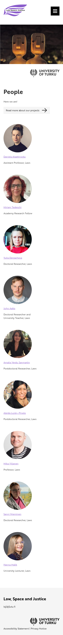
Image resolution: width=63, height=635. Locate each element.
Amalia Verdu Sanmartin (17, 362)
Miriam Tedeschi (13, 207)
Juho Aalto (9, 308)
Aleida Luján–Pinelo (15, 413)
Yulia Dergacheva (13, 258)
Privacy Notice (39, 628)
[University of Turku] (44, 625)
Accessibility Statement (16, 628)
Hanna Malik (10, 564)
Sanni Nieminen (12, 514)
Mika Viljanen (11, 463)
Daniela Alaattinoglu (15, 156)
